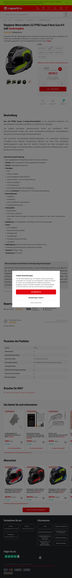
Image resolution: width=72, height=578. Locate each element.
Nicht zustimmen (36, 302)
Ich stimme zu (36, 292)
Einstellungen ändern (36, 298)
